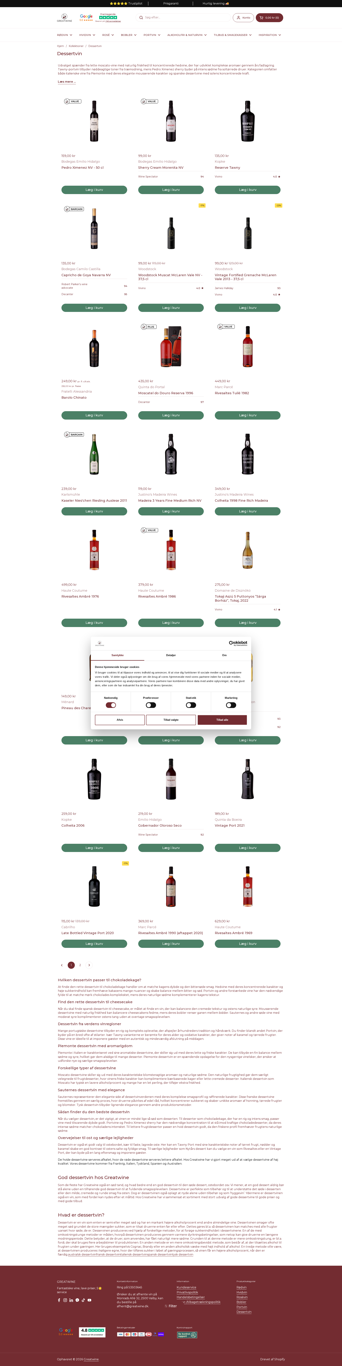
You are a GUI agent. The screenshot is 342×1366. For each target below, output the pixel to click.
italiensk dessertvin (133, 1254)
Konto (246, 17)
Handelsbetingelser (191, 1297)
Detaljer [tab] (171, 655)
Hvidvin (242, 1292)
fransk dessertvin (108, 1254)
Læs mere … (67, 81)
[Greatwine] (64, 17)
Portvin (242, 1307)
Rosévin (242, 1297)
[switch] (151, 705)
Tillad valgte (171, 719)
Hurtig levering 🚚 (216, 3)
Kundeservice (186, 1287)
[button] (269, 17)
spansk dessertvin (159, 1254)
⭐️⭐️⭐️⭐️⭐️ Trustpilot (126, 3)
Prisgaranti (170, 3)
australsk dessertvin (82, 1254)
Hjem (60, 46)
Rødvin (242, 1287)
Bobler (241, 1302)
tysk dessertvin (182, 1254)
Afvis (120, 719)
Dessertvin (244, 1312)
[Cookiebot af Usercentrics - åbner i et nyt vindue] (231, 643)
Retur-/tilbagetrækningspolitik (199, 1302)
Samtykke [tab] (118, 655)
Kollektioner (76, 46)
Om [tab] (224, 655)
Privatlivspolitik (187, 1292)
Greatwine (91, 1359)
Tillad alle (222, 719)
